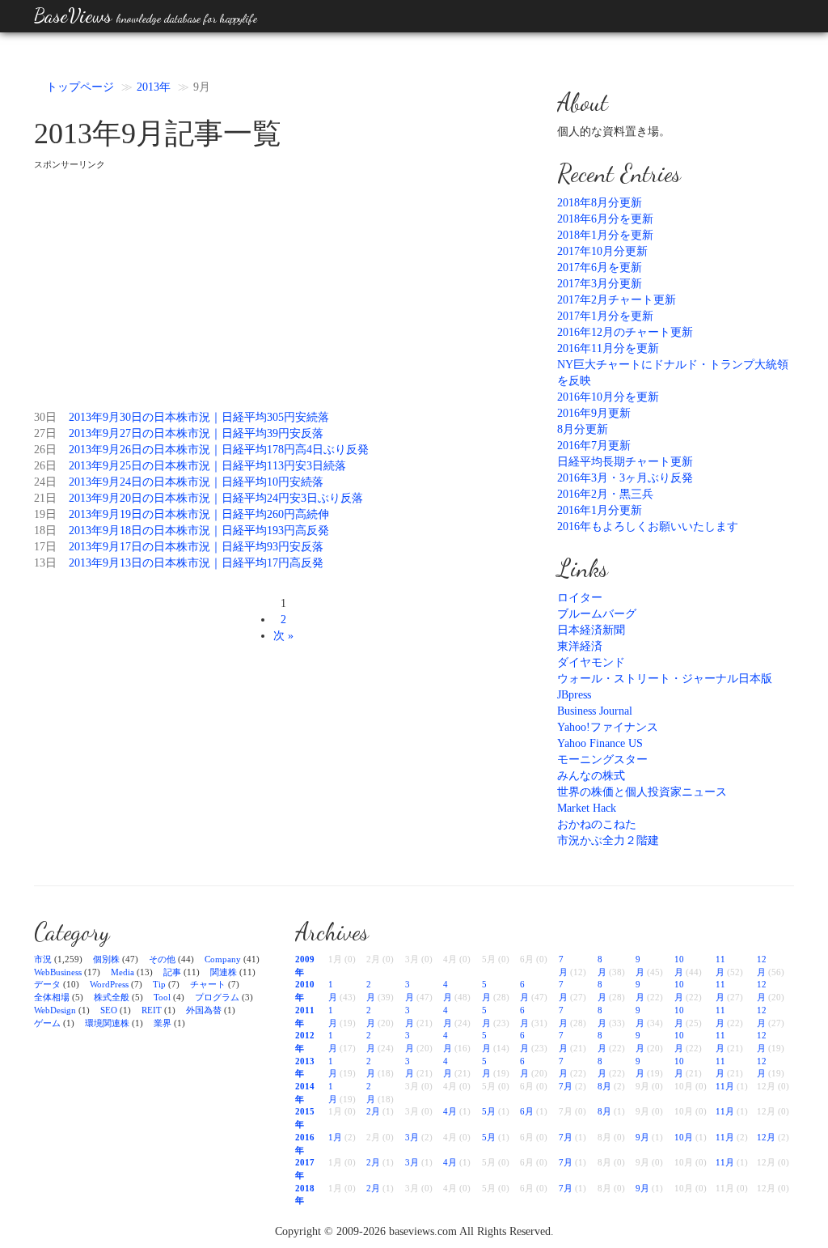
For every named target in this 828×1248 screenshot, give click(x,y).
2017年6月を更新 (599, 267)
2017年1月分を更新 (605, 316)
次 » (283, 636)
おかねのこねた (596, 824)
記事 (172, 972)
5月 (489, 1111)
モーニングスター (602, 759)
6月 (527, 1111)
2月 (373, 1111)
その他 (162, 959)
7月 (565, 1086)
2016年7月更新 (594, 445)
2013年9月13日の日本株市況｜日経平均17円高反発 (196, 563)
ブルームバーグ (596, 614)
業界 (162, 1023)
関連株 (223, 972)
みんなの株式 (591, 776)
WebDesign (55, 1010)
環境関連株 (107, 1023)
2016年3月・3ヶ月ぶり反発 (625, 478)
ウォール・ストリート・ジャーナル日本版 (664, 679)
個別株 (106, 959)
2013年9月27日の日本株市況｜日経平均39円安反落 (196, 433)
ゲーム (47, 1023)
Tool (162, 997)
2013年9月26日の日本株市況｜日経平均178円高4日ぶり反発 (219, 450)
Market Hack (586, 808)
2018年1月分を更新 (605, 235)
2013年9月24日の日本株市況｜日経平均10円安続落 (196, 482)
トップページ (80, 87)
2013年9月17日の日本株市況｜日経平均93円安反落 (196, 547)
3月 (412, 1137)
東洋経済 (579, 646)
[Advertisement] (283, 284)
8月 (604, 1086)
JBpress (574, 695)
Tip (159, 984)
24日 (45, 482)
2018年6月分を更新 (605, 219)
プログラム (217, 997)
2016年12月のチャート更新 (625, 332)
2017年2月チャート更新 (616, 300)
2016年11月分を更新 (608, 348)
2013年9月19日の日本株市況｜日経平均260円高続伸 (199, 514)
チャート (208, 984)
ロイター (579, 598)
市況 (43, 959)
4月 (450, 1111)
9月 (642, 1137)
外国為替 (204, 1010)
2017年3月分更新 (599, 284)
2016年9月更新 (594, 413)
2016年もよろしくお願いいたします (647, 526)
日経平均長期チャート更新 (625, 462)
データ (47, 984)
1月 (335, 1137)
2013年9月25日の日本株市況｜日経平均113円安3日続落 (207, 466)
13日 (45, 563)
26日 (45, 450)
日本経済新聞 (591, 630)
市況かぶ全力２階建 (608, 840)
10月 (683, 1137)
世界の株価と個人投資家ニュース (642, 792)
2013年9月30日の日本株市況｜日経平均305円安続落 (199, 417)
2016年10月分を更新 (608, 397)
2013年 (154, 87)
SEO (108, 1010)
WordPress (109, 984)
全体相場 (52, 997)
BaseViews (145, 16)
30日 (45, 417)
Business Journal (594, 711)
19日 (45, 514)
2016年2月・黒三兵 (605, 494)
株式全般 (111, 997)
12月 (766, 1137)
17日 (45, 547)
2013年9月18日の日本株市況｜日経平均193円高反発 (199, 530)
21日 (45, 498)
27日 (45, 433)
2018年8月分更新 (599, 203)
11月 (725, 1086)
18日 (45, 530)
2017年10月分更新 (602, 251)
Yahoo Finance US (600, 743)
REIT (152, 1010)
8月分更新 (582, 429)
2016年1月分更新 (599, 510)
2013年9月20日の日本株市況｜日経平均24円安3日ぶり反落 (216, 498)
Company (223, 959)
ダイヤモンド (591, 662)
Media (122, 972)
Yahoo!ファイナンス (607, 727)
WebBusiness (58, 972)
